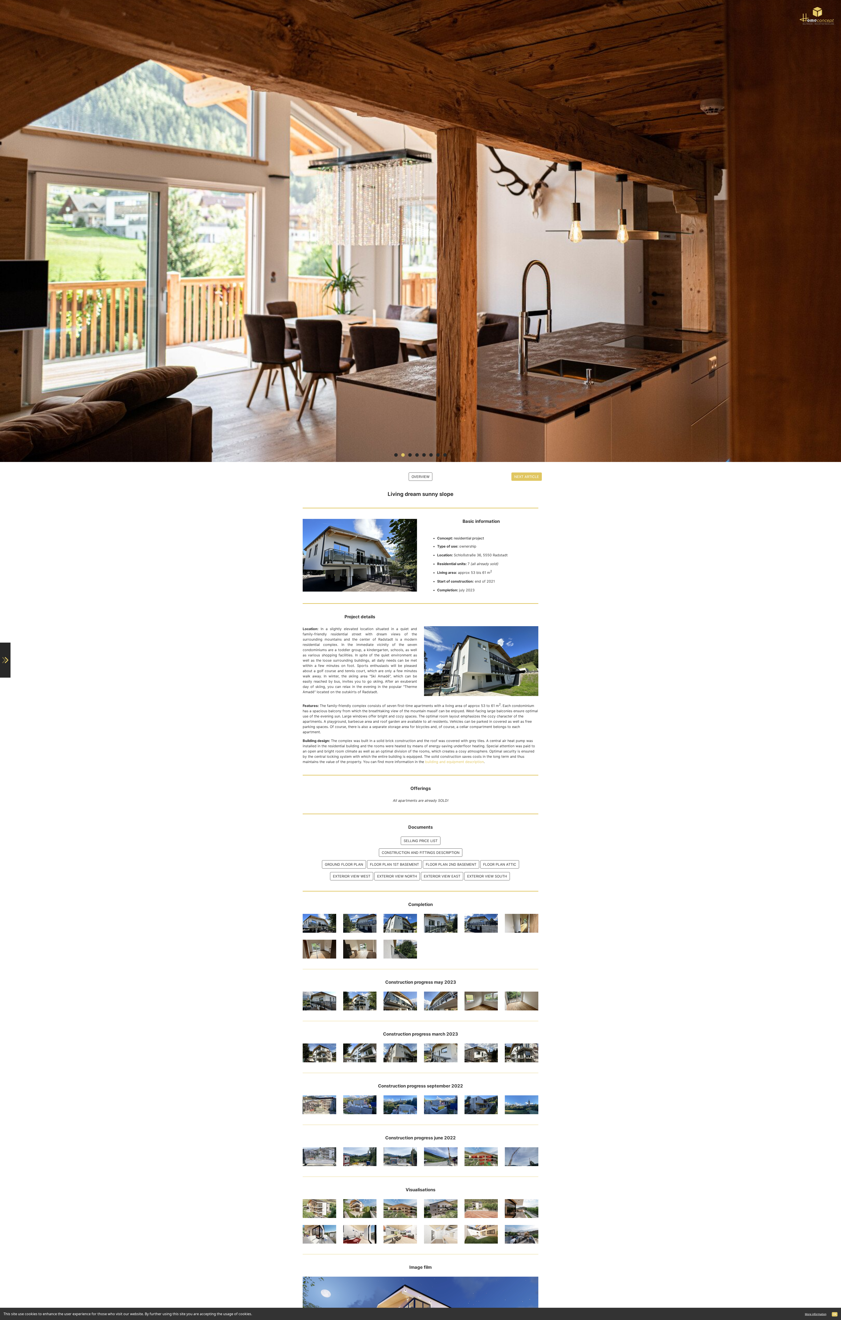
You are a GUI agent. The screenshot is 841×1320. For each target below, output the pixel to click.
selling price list (421, 841)
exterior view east (442, 876)
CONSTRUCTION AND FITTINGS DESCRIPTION (420, 852)
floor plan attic (499, 864)
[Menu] (5, 660)
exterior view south (487, 876)
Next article (526, 476)
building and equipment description (454, 762)
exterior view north (397, 876)
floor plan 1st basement (394, 864)
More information (815, 1314)
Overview (420, 476)
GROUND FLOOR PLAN (344, 864)
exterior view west (351, 876)
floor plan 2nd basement (451, 864)
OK (834, 1314)
